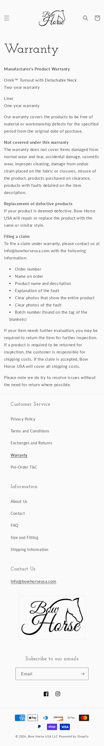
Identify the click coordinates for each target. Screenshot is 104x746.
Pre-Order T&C (24, 467)
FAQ (14, 525)
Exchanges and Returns (32, 443)
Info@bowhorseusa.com (33, 581)
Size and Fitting (24, 537)
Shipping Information (30, 549)
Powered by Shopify (74, 736)
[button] (7, 18)
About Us (19, 501)
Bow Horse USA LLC (43, 736)
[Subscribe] (82, 674)
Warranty (19, 455)
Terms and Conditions (30, 431)
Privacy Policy (23, 419)
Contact (18, 513)
